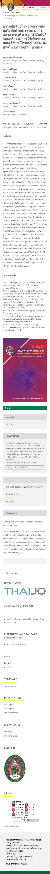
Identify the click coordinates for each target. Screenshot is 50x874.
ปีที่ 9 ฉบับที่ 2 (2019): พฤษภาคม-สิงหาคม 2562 (20, 16)
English (7, 663)
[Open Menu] (3, 3)
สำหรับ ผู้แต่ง (9, 731)
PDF (9, 408)
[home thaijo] (25, 594)
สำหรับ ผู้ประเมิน (10, 736)
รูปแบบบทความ (10, 686)
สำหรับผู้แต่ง (9, 708)
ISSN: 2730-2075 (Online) (15, 644)
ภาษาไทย (8, 667)
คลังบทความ (15, 13)
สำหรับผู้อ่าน (9, 704)
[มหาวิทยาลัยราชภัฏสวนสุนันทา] (15, 781)
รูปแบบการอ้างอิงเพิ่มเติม (17, 467)
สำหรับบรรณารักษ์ (11, 712)
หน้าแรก (6, 13)
